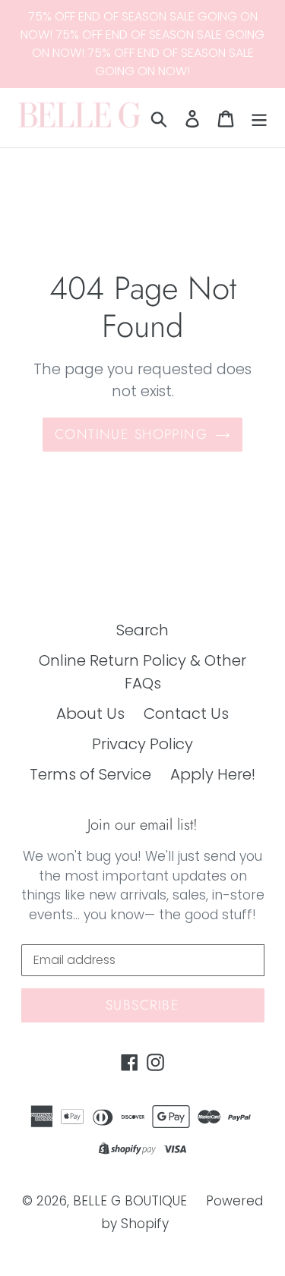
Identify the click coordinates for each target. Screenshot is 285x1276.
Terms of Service (90, 774)
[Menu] (259, 118)
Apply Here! (212, 774)
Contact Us (186, 713)
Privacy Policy (142, 744)
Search (142, 630)
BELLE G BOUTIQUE (130, 1201)
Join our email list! (142, 825)
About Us (90, 713)
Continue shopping (131, 434)
